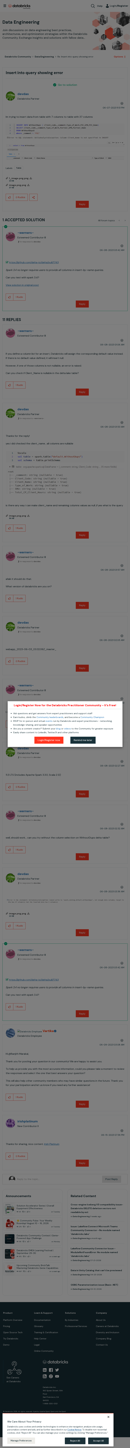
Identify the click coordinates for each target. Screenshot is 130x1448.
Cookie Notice (74, 1429)
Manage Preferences (21, 1440)
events (49, 721)
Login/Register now (49, 740)
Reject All (75, 1440)
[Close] (108, 1416)
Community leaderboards (49, 717)
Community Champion (92, 717)
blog (58, 728)
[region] (58, 1429)
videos (67, 728)
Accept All (98, 1440)
